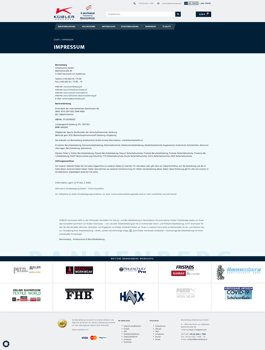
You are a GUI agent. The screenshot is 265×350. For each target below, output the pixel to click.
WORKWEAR (150, 26)
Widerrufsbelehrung (130, 336)
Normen (158, 336)
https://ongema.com (198, 330)
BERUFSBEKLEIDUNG (66, 26)
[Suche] (178, 14)
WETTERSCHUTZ (108, 26)
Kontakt (126, 328)
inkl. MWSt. (193, 3)
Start (57, 39)
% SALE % (167, 26)
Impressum (127, 339)
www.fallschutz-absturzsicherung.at (79, 95)
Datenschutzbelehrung (131, 334)
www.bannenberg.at (72, 86)
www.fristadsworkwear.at (75, 89)
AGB (125, 331)
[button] (6, 344)
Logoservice (159, 334)
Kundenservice (160, 326)
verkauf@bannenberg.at (73, 98)
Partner (157, 339)
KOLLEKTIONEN (88, 26)
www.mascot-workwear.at (75, 92)
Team (157, 331)
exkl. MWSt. (206, 3)
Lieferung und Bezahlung (132, 326)
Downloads (128, 342)
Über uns (158, 328)
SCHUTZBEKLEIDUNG (129, 26)
